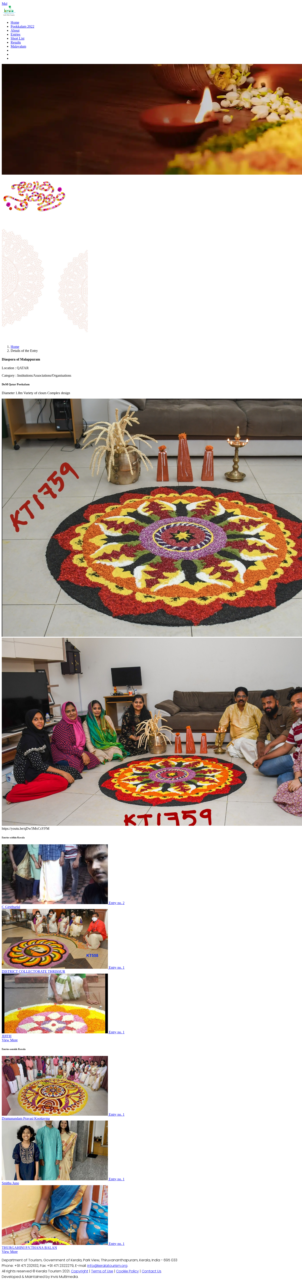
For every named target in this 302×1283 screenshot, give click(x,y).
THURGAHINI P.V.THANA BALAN (29, 1248)
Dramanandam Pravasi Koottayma (26, 1118)
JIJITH (6, 1036)
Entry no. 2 (116, 903)
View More (10, 1040)
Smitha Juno (10, 1183)
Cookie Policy (127, 1271)
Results (16, 42)
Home (15, 22)
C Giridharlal (11, 907)
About (15, 30)
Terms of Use (102, 1271)
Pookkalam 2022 (22, 26)
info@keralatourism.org (107, 1265)
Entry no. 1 (116, 967)
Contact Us (151, 1271)
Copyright (79, 1271)
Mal (4, 4)
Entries (15, 34)
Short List (17, 38)
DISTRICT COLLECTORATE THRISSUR (33, 971)
